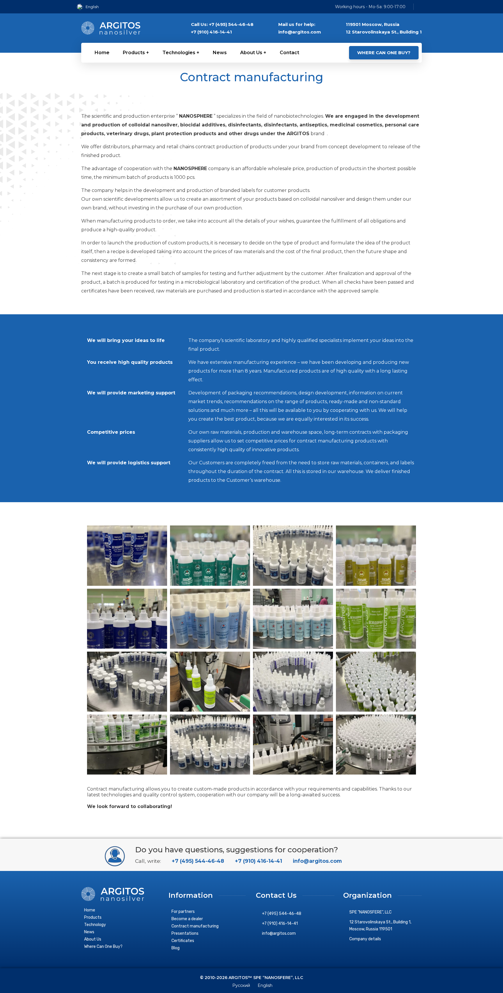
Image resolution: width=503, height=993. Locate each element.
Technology (95, 924)
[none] (90, 7)
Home (89, 910)
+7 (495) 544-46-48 (197, 861)
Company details (365, 938)
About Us (92, 939)
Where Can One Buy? (103, 946)
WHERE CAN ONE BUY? (383, 52)
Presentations (185, 933)
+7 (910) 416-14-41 (257, 861)
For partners (183, 911)
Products (93, 917)
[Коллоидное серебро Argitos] (110, 28)
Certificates (182, 940)
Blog (175, 948)
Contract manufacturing (195, 926)
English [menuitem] (92, 6)
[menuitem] (90, 7)
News (89, 931)
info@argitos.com (316, 861)
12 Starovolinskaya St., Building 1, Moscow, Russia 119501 (380, 926)
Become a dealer (187, 918)
